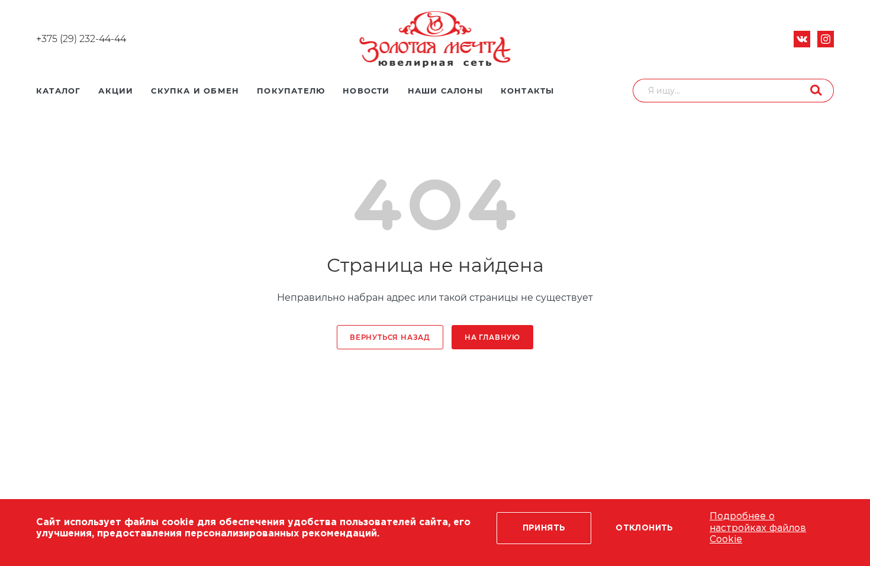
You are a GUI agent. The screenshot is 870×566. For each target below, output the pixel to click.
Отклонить (645, 528)
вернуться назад (390, 337)
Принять (544, 528)
